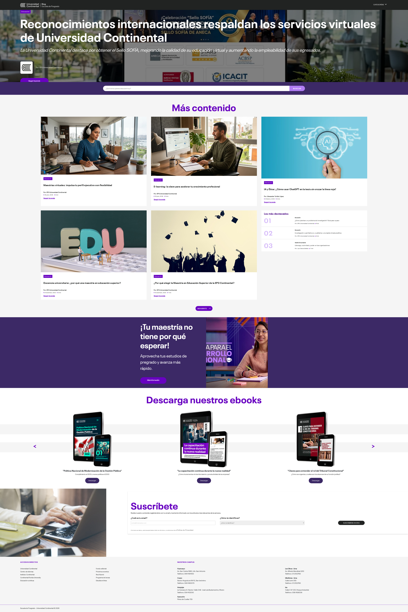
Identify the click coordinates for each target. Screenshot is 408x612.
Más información (153, 380)
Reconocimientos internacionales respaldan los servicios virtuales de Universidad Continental (198, 29)
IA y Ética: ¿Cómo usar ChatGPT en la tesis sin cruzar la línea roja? (300, 189)
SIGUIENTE (202, 308)
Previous (34, 446)
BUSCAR (297, 88)
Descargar (92, 480)
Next (373, 446)
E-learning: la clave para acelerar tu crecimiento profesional (187, 186)
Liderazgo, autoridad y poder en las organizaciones (312, 245)
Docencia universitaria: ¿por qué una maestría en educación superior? (82, 282)
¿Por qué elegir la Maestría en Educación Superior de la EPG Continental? (194, 282)
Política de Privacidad (185, 530)
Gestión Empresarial (300, 242)
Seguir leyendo (34, 81)
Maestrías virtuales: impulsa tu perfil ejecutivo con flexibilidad (77, 185)
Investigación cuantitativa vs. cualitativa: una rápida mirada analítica (318, 233)
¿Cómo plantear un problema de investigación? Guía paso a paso (317, 220)
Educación (25, 11)
